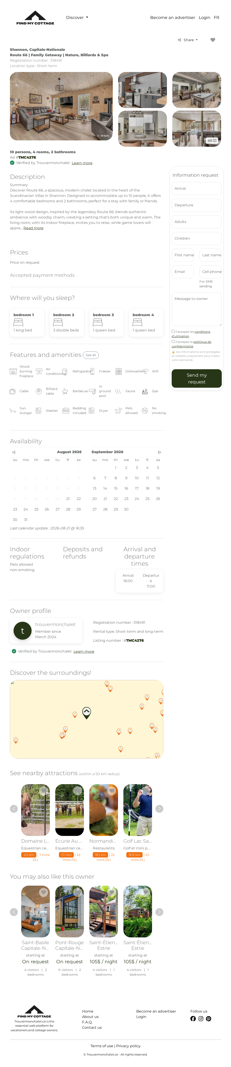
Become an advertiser (172, 17)
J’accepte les (191, 334)
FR (216, 17)
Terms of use (101, 1046)
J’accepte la (191, 344)
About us (90, 1017)
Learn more (82, 163)
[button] (75, 715)
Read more (33, 228)
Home (87, 1011)
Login (204, 17)
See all (91, 355)
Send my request (197, 378)
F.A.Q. (87, 1022)
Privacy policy (128, 1046)
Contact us (92, 1027)
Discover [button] (75, 17)
